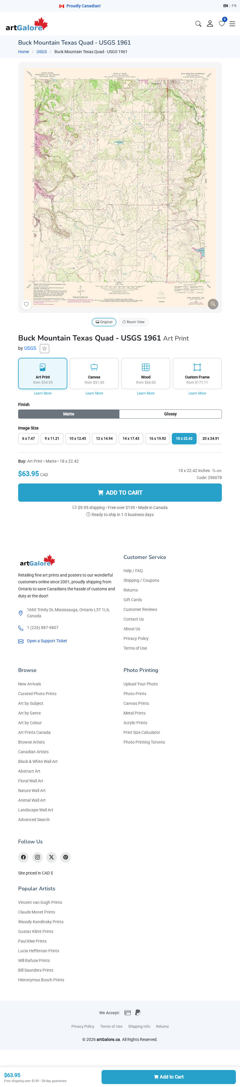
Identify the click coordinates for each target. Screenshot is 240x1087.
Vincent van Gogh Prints (40, 902)
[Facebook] (23, 857)
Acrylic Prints (135, 722)
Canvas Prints (136, 703)
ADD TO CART (124, 492)
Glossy (170, 414)
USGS (42, 51)
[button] (232, 24)
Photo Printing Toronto (144, 742)
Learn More (43, 393)
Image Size (28, 428)
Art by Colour (30, 722)
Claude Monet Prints (36, 912)
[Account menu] (210, 23)
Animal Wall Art (32, 800)
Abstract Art (29, 771)
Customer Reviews (140, 609)
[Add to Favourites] (26, 304)
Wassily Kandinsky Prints (41, 921)
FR (234, 6)
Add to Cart (172, 1077)
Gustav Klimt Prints (35, 931)
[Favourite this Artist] (44, 348)
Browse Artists (31, 742)
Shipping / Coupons (141, 580)
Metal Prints (134, 713)
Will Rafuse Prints (34, 960)
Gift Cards (133, 599)
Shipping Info (139, 1026)
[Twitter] (51, 857)
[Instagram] (37, 857)
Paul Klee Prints (32, 941)
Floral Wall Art (30, 780)
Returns (131, 590)
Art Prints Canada (34, 732)
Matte (68, 414)
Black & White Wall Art (38, 761)
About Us (132, 628)
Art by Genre (29, 713)
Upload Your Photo (141, 684)
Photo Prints (135, 693)
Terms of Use (135, 648)
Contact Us (134, 619)
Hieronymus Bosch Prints (41, 980)
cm (219, 471)
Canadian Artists (33, 751)
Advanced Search (34, 819)
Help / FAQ (133, 570)
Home (23, 51)
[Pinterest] (65, 857)
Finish (24, 404)
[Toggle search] (198, 23)
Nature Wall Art (32, 790)
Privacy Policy (136, 638)
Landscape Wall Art (35, 810)
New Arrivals (29, 684)
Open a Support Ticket (47, 640)
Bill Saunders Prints (35, 970)
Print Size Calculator (142, 732)
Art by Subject (30, 703)
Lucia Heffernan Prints (38, 950)
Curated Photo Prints (37, 693)
